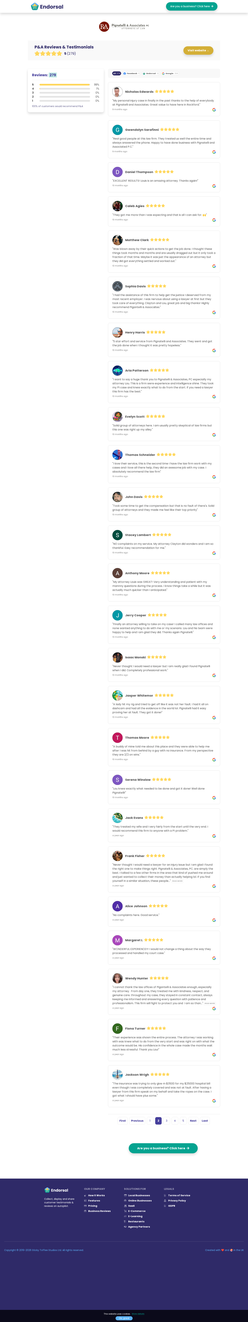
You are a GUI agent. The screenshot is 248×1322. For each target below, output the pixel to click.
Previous (137, 1121)
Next (193, 1121)
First (122, 1121)
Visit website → (198, 50)
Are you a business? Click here (190, 6)
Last (205, 1121)
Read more (177, 881)
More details (138, 1313)
